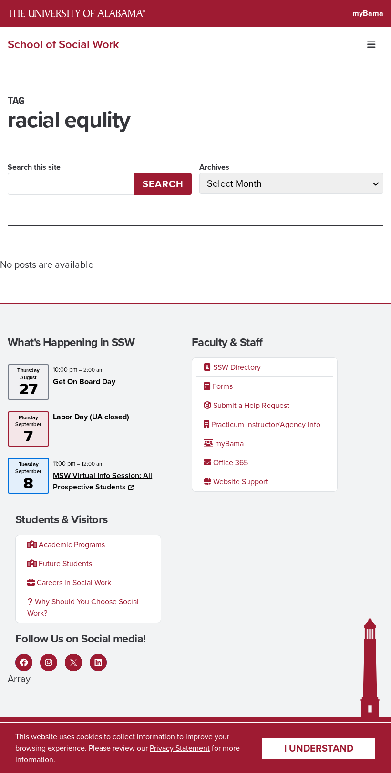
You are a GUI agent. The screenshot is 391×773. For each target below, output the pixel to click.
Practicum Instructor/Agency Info (264, 424)
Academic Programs (71, 544)
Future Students (64, 563)
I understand (318, 748)
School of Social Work (63, 44)
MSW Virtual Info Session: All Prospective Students (102, 481)
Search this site (34, 167)
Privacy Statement (180, 747)
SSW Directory (236, 367)
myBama (367, 13)
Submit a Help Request (250, 405)
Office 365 (229, 462)
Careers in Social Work (73, 582)
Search (163, 184)
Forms (221, 386)
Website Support (239, 481)
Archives (214, 167)
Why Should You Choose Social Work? (83, 607)
